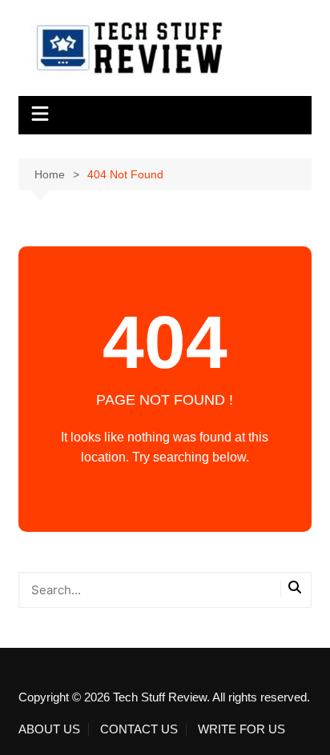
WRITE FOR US (241, 729)
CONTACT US (139, 729)
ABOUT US (49, 729)
